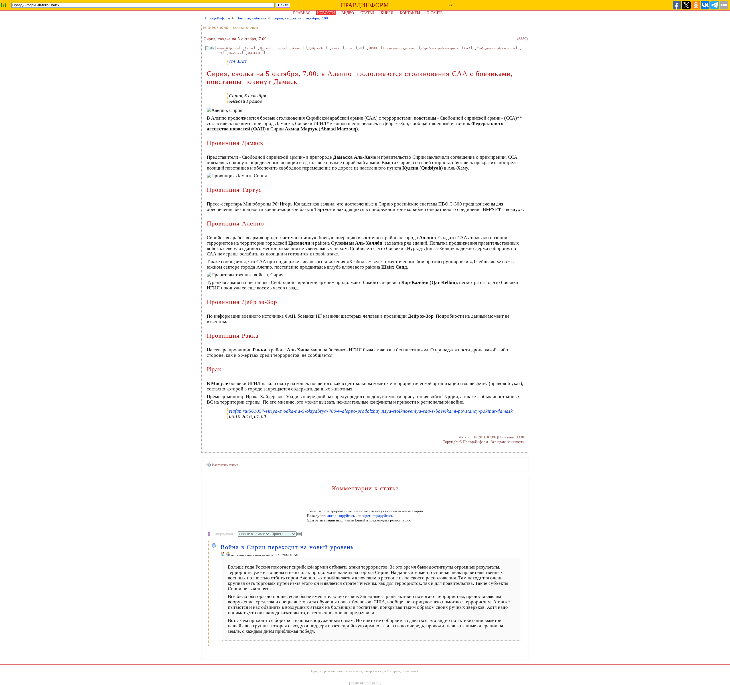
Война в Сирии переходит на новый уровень (287, 547)
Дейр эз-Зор (317, 48)
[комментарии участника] (228, 555)
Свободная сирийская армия (496, 48)
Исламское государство (399, 48)
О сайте (435, 13)
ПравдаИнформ (217, 18)
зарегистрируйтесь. (378, 515)
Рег (450, 5)
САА (467, 48)
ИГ (360, 48)
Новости (326, 13)
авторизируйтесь (341, 515)
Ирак (348, 48)
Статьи (367, 13)
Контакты (410, 13)
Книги (387, 13)
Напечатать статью (225, 464)
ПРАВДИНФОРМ (365, 5)
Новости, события (251, 18)
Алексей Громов (228, 48)
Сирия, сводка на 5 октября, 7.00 (300, 18)
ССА (220, 53)
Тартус (281, 48)
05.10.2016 (210, 27)
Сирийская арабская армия (439, 48)
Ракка (335, 48)
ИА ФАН (254, 53)
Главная (302, 13)
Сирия (249, 48)
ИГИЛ (373, 48)
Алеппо (297, 48)
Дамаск (265, 48)
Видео (347, 13)
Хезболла (235, 53)
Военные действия (245, 27)
